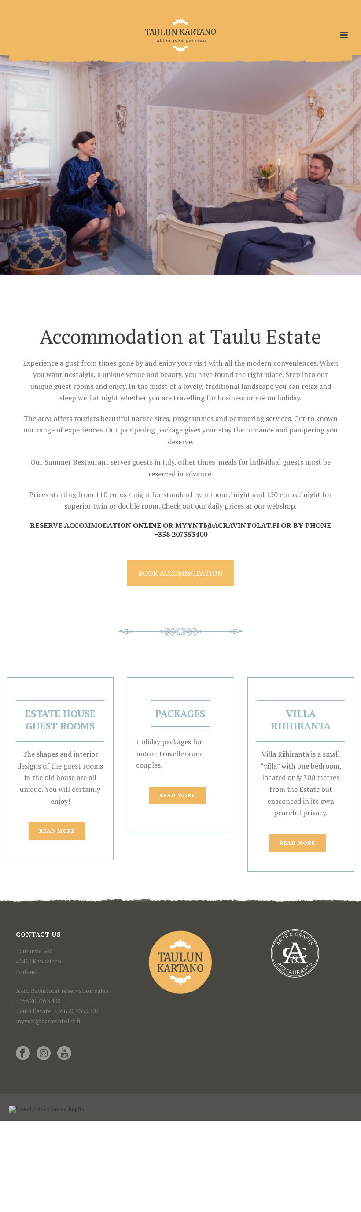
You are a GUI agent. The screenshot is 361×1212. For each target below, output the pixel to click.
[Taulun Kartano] (180, 35)
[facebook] (23, 1053)
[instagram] (44, 1053)
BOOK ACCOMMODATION (180, 573)
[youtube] (64, 1053)
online (146, 525)
